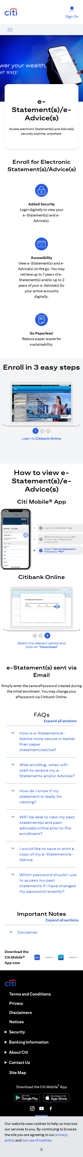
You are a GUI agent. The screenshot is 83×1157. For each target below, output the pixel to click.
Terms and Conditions (30, 994)
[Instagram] (32, 1108)
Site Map (17, 1072)
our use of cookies (37, 1140)
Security (17, 1031)
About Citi (18, 1052)
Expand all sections (60, 721)
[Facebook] (50, 1108)
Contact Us (19, 1062)
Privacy (16, 1003)
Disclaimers (20, 1012)
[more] (10, 29)
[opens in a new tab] (11, 12)
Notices (16, 1021)
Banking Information (29, 1042)
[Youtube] (41, 1108)
